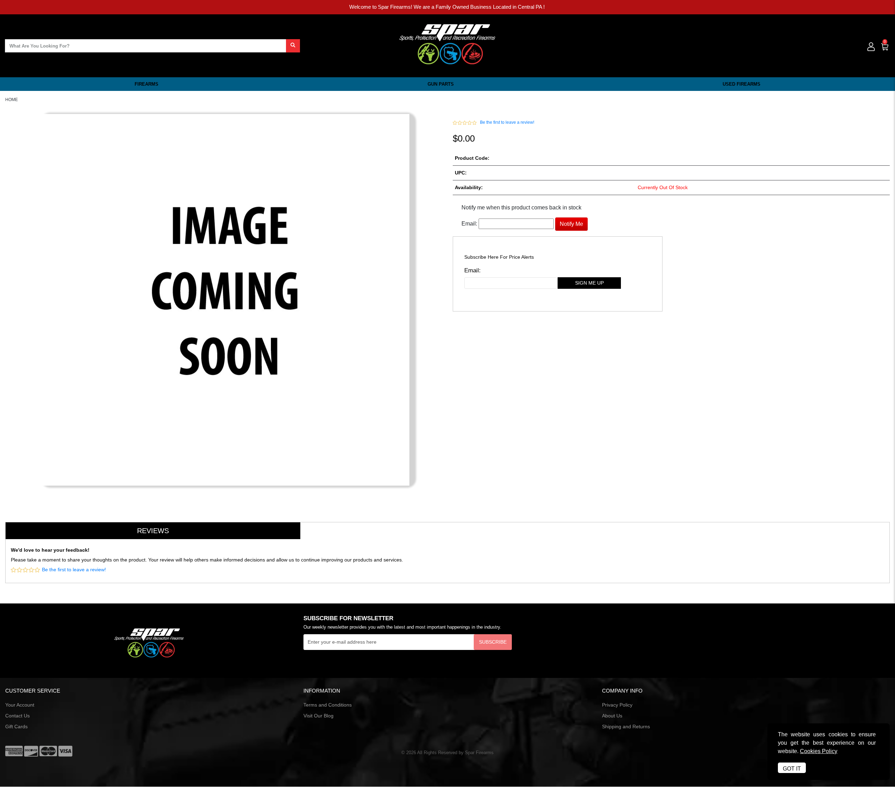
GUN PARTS (441, 84)
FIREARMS (146, 84)
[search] (293, 45)
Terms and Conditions (327, 705)
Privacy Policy (617, 705)
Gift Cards (16, 726)
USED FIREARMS (741, 84)
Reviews (153, 531)
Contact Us (17, 715)
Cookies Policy (818, 751)
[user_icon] (870, 47)
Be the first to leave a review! (507, 122)
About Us (612, 715)
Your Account (19, 705)
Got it (792, 769)
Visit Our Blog (318, 715)
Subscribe (493, 642)
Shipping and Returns (626, 726)
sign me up (589, 283)
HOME (11, 99)
